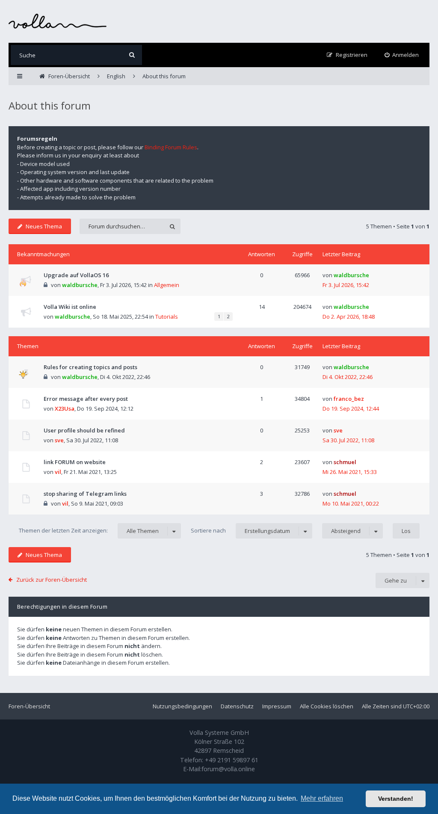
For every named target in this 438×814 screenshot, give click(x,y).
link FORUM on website (75, 462)
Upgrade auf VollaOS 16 (76, 275)
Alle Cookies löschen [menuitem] (326, 706)
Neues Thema (44, 226)
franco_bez (349, 399)
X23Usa (64, 408)
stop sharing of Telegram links (85, 493)
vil (58, 472)
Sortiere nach (240, 531)
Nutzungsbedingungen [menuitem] (182, 706)
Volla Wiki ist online (70, 307)
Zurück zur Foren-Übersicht (51, 579)
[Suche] (132, 55)
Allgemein (166, 285)
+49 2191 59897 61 (231, 760)
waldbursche (80, 285)
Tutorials (166, 316)
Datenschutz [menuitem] (237, 706)
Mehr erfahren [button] (322, 798)
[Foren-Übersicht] (58, 21)
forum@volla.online (228, 769)
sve (59, 440)
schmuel (345, 462)
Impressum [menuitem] (276, 706)
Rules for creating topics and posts (90, 367)
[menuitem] (402, 55)
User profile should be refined (84, 430)
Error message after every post (86, 399)
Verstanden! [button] (395, 798)
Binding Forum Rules (171, 147)
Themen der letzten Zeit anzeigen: (89, 531)
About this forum (50, 105)
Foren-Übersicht (29, 706)
